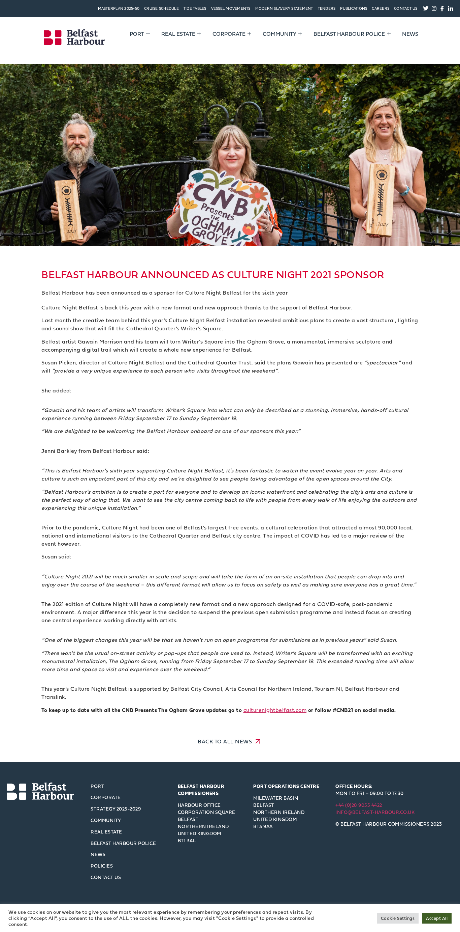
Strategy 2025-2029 (116, 808)
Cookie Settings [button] (398, 918)
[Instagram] (434, 8)
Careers (380, 8)
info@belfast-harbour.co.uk (375, 812)
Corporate (228, 34)
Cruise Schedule (161, 8)
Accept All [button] (437, 918)
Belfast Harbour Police (349, 34)
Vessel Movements (231, 8)
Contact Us (406, 8)
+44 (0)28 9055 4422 (358, 804)
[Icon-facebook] (442, 8)
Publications (353, 8)
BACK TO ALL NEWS (226, 741)
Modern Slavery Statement (284, 8)
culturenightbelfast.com (275, 710)
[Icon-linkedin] (450, 8)
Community (279, 34)
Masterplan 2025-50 (119, 8)
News (410, 34)
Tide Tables (195, 8)
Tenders (327, 8)
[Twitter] (426, 8)
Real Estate (178, 34)
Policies (102, 865)
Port (137, 34)
